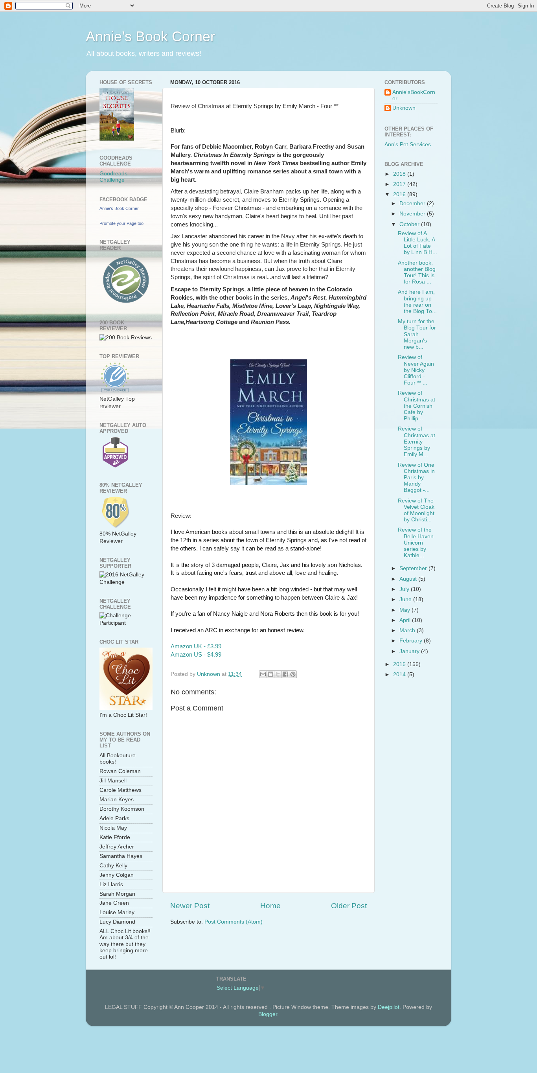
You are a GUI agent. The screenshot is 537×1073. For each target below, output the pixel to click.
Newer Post (190, 906)
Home (270, 906)
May (405, 610)
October (410, 224)
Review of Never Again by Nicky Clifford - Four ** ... (416, 370)
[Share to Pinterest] (293, 674)
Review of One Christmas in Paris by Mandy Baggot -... (416, 477)
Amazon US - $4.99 (196, 655)
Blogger (267, 1014)
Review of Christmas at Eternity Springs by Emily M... (416, 441)
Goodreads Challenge (113, 177)
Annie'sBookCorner (413, 95)
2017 (400, 184)
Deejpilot (388, 1007)
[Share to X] (278, 674)
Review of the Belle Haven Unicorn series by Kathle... (416, 542)
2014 (400, 674)
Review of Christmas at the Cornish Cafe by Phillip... (416, 405)
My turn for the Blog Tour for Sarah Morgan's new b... (417, 334)
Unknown (404, 108)
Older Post (349, 906)
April (405, 620)
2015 (400, 664)
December (413, 203)
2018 (400, 174)
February (411, 641)
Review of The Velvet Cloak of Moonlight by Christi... (416, 510)
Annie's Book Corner (150, 36)
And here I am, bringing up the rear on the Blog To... (417, 301)
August (408, 579)
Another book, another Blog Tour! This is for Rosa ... (417, 272)
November (413, 214)
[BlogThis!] (270, 674)
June (406, 599)
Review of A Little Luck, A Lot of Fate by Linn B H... (417, 243)
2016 (400, 194)
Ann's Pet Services (407, 144)
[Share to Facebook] (285, 674)
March (408, 630)
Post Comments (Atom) (233, 922)
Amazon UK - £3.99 (196, 646)
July (405, 589)
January (410, 651)
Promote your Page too (121, 223)
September (413, 568)
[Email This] (263, 674)
